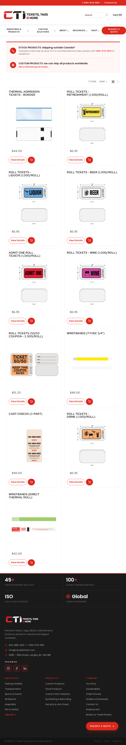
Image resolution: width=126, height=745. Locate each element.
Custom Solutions (43, 30)
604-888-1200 (16, 645)
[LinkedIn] (25, 668)
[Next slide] (55, 123)
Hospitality (10, 704)
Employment (93, 709)
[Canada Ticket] (25, 15)
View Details (18, 159)
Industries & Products (14, 30)
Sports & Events (13, 694)
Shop (94, 30)
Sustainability (93, 688)
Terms (107, 741)
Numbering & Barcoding (58, 699)
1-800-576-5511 (91, 2)
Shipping (117, 741)
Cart (117, 14)
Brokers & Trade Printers (99, 714)
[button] (103, 81)
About (63, 30)
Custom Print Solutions (57, 694)
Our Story (91, 683)
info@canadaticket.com (22, 650)
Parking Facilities (13, 683)
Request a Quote (102, 726)
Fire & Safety (12, 709)
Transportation (13, 688)
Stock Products (53, 688)
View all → (10, 714)
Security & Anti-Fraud (57, 704)
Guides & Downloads (97, 699)
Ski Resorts (10, 699)
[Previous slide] (12, 123)
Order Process (93, 694)
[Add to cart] (31, 160)
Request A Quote (114, 30)
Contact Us (110, 2)
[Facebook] (16, 668)
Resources (79, 30)
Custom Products (54, 683)
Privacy (97, 741)
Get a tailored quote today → (34, 66)
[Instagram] (8, 668)
